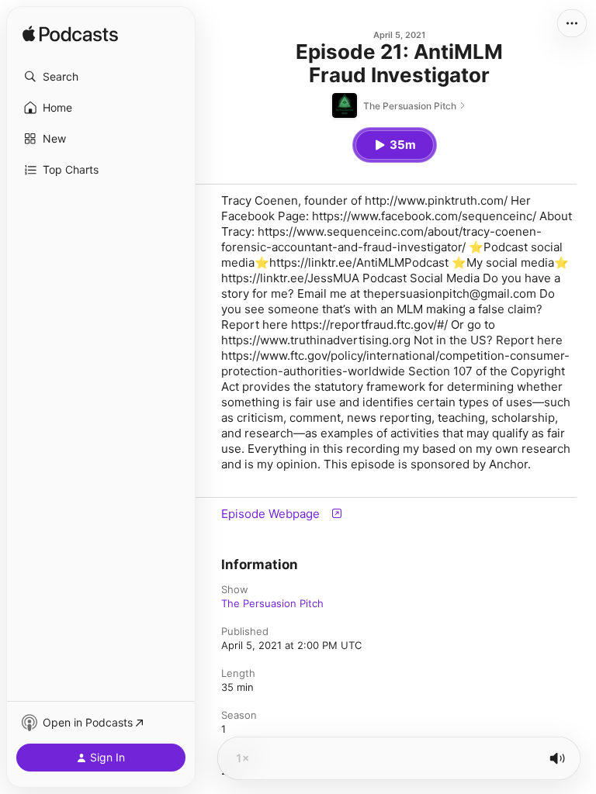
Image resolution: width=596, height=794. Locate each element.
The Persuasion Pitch (272, 603)
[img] (70, 35)
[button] (101, 77)
